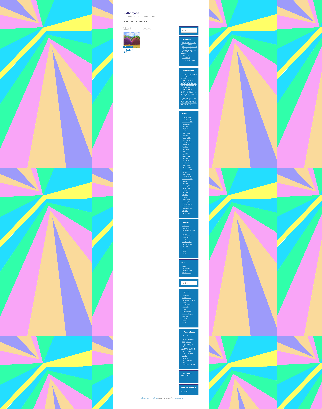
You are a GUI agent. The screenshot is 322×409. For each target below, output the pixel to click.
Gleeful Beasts (186, 235)
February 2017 (186, 186)
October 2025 (186, 119)
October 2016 (186, 190)
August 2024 (186, 145)
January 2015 (186, 213)
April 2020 (185, 163)
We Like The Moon (188, 339)
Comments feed (187, 270)
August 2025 (186, 124)
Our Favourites (187, 242)
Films (184, 233)
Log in (184, 266)
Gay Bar (184, 356)
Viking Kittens (186, 342)
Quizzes (184, 249)
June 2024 (185, 149)
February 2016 (186, 202)
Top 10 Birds (186, 58)
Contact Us (143, 22)
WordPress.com (178, 398)
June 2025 (185, 126)
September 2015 (187, 209)
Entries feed (186, 268)
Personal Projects (187, 244)
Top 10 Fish (186, 55)
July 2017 (185, 181)
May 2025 (185, 129)
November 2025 (187, 117)
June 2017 (185, 183)
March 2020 (186, 165)
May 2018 (185, 172)
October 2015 (186, 206)
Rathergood (131, 13)
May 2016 (185, 195)
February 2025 (186, 136)
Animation (185, 226)
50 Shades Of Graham (129, 51)
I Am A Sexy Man (187, 354)
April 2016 (185, 197)
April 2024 (185, 154)
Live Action (185, 237)
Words (184, 253)
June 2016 (185, 193)
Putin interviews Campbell (186, 361)
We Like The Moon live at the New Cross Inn (188, 43)
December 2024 (187, 140)
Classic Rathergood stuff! (187, 336)
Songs (184, 251)
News (184, 240)
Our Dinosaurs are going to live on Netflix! (188, 345)
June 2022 (185, 158)
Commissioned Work (188, 230)
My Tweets (184, 392)
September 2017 (187, 179)
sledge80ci (185, 74)
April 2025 (185, 131)
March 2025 (186, 133)
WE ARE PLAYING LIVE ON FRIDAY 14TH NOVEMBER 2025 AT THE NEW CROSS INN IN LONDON (189, 50)
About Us (133, 22)
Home (126, 22)
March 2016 (186, 199)
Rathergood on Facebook (186, 374)
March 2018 (186, 174)
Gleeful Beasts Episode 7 (188, 61)
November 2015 (187, 204)
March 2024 (186, 156)
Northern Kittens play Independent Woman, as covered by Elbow (188, 349)
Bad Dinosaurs (186, 228)
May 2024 (185, 151)
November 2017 (187, 177)
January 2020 (186, 167)
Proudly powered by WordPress (148, 398)
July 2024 (185, 147)
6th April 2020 (128, 46)
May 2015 (185, 211)
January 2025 (186, 138)
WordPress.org (186, 273)
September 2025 (187, 122)
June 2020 (185, 161)
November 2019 (187, 170)
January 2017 (186, 188)
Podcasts (185, 246)
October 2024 (186, 142)
